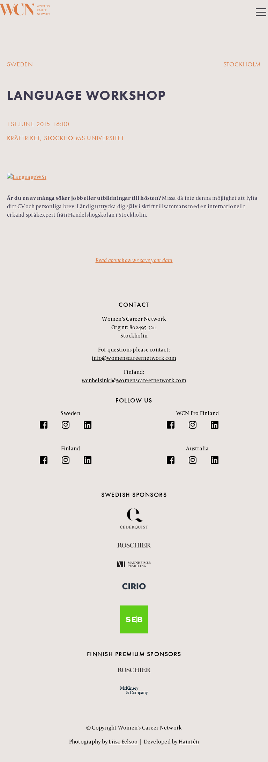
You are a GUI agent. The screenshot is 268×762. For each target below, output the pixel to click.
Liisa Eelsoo (123, 741)
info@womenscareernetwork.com (134, 358)
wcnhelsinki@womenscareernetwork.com (134, 380)
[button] (261, 13)
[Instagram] (69, 428)
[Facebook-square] (47, 428)
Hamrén (189, 741)
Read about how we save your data (134, 260)
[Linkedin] (91, 428)
